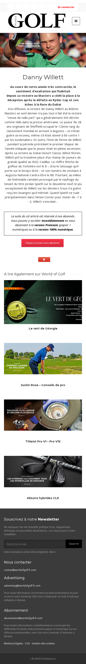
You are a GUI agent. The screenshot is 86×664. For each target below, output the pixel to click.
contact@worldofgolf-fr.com (20, 570)
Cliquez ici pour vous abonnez (42, 243)
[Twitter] (27, 7)
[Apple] (42, 7)
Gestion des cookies (43, 643)
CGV (27, 643)
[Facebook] (19, 7)
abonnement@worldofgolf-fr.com (23, 618)
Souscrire (74, 543)
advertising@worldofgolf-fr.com (22, 585)
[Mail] (11, 7)
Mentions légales (13, 643)
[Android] (50, 7)
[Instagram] (34, 7)
